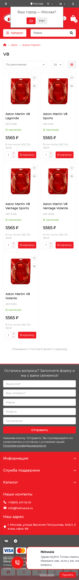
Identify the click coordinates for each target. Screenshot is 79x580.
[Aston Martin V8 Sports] (58, 91)
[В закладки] (34, 78)
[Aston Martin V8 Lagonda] (20, 91)
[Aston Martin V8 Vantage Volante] (58, 181)
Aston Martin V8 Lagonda (17, 116)
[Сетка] (72, 64)
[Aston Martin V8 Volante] (20, 271)
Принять (67, 574)
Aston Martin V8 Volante (17, 296)
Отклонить (47, 574)
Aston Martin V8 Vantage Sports (17, 206)
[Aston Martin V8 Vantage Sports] (20, 181)
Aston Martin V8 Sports (55, 116)
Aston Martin (31, 45)
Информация (15, 458)
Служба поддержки (21, 470)
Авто (14, 45)
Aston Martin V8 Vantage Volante (55, 206)
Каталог (10, 482)
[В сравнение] (34, 86)
